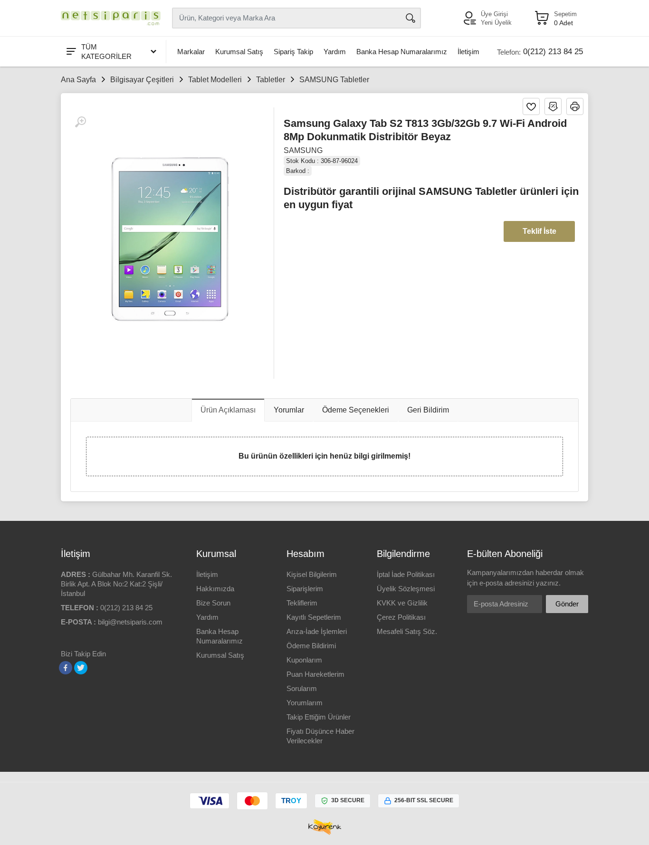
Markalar (191, 52)
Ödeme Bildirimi (311, 646)
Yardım (335, 52)
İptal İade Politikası (406, 574)
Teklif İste (539, 231)
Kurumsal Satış (239, 52)
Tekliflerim (301, 603)
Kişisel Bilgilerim (311, 574)
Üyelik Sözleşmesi (406, 589)
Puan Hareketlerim (315, 674)
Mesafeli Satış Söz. (407, 631)
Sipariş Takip (293, 52)
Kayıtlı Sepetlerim (313, 617)
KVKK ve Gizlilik (402, 603)
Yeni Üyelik (496, 22)
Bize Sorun (213, 603)
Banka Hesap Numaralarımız (401, 52)
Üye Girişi (494, 14)
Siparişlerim (304, 589)
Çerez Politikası (401, 617)
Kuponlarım (304, 660)
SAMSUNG (303, 150)
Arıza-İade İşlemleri (316, 631)
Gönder (567, 604)
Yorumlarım (304, 703)
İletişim (468, 52)
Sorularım (301, 688)
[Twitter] (80, 667)
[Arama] (410, 18)
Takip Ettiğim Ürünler (318, 717)
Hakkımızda (215, 589)
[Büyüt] (80, 122)
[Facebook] (65, 667)
